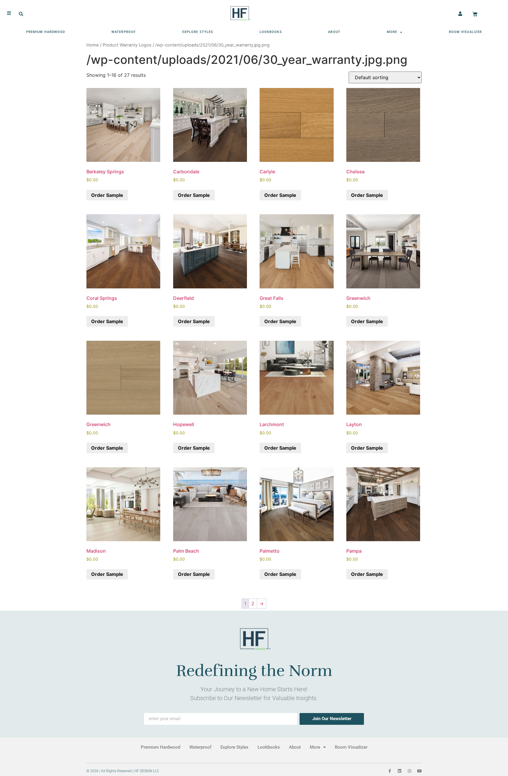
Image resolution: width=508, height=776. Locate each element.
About (334, 32)
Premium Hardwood (45, 32)
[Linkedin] (399, 771)
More (392, 32)
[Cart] (474, 14)
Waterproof (123, 32)
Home (92, 45)
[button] (21, 14)
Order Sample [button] (107, 195)
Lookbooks (271, 32)
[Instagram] (409, 771)
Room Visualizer (465, 32)
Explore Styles (197, 32)
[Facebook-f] (389, 771)
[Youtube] (419, 771)
